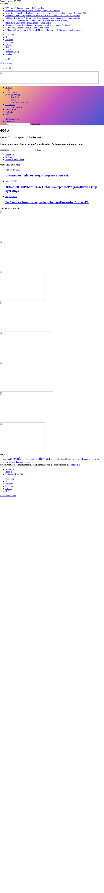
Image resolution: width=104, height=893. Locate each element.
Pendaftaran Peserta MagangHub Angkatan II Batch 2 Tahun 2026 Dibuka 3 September (42, 15)
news (80, 458)
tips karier (12, 462)
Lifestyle (11, 92)
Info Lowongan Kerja (20, 102)
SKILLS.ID (10, 109)
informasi (43, 458)
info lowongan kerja (29, 459)
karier (52, 459)
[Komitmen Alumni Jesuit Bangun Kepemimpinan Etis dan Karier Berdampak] (26, 421)
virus (28, 462)
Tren (8, 90)
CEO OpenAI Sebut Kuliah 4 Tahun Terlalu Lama (27, 28)
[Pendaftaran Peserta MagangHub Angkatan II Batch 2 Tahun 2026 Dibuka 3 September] (22, 300)
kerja (56, 459)
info (19, 458)
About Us (9, 155)
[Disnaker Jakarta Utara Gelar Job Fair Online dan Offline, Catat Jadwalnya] (26, 360)
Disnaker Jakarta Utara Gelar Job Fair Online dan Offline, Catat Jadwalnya (37, 20)
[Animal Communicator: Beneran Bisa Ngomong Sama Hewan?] (26, 239)
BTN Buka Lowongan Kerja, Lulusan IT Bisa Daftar (28, 23)
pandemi (88, 459)
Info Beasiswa (17, 107)
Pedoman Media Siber (14, 159)
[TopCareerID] (7, 63)
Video (8, 114)
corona (3, 459)
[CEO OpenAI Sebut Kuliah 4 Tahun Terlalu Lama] (22, 451)
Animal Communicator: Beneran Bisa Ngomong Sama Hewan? (32, 10)
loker (73, 459)
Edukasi (10, 104)
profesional (4, 462)
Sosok (13, 100)
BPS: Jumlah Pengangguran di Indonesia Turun (25, 8)
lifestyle (68, 459)
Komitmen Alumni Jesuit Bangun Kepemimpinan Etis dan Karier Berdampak (38, 25)
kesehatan (61, 459)
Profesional (12, 95)
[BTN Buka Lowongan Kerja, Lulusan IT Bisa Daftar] (26, 391)
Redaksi (8, 157)
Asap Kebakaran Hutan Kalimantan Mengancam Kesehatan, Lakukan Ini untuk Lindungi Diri (45, 13)
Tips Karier (15, 97)
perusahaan (95, 459)
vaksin (23, 462)
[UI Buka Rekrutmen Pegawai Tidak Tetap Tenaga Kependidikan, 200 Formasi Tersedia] (21, 330)
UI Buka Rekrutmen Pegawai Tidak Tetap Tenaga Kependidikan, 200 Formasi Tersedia (42, 18)
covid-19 (11, 458)
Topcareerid (74, 465)
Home (8, 87)
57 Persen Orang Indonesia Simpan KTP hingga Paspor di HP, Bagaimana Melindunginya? (44, 30)
